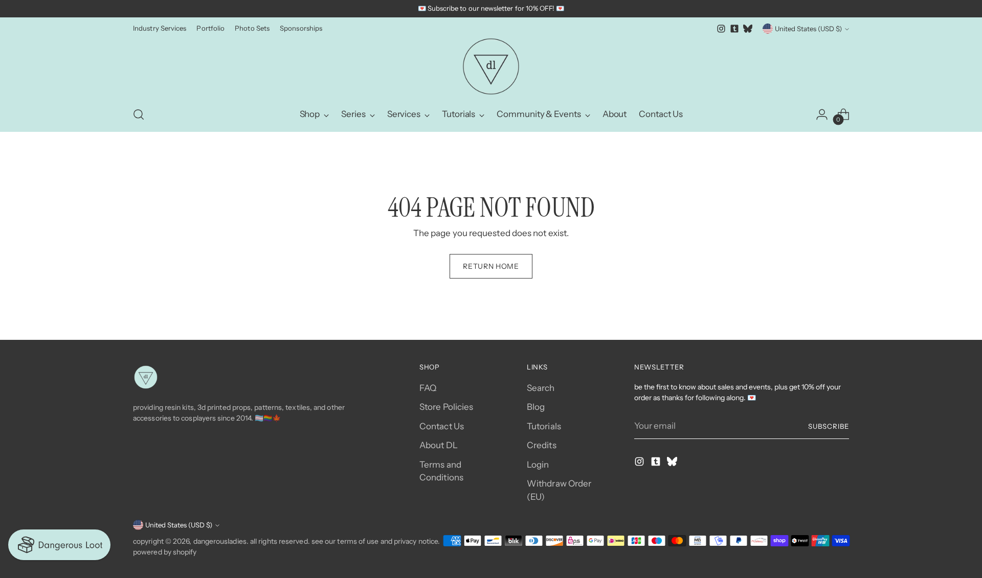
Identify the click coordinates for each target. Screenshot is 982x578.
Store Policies (446, 407)
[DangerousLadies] (491, 66)
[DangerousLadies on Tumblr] (734, 28)
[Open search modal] (138, 114)
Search (541, 388)
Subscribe (828, 426)
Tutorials (544, 426)
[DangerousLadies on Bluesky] (747, 28)
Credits (541, 445)
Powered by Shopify (165, 552)
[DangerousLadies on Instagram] (721, 28)
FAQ (427, 388)
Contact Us (441, 426)
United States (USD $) (808, 29)
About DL (438, 445)
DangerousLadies (220, 541)
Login (538, 464)
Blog (536, 407)
